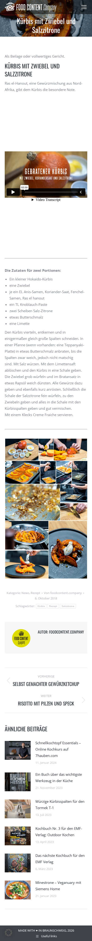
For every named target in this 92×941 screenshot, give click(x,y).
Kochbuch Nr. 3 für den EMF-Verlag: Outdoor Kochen (58, 831)
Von (63, 593)
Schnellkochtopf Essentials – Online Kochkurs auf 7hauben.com (58, 749)
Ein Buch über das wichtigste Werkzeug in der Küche (58, 777)
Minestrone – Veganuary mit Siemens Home (58, 885)
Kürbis (41, 606)
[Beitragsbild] (18, 750)
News (25, 593)
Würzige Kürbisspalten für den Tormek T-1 (59, 804)
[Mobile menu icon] (84, 7)
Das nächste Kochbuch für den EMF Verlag (60, 858)
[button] (21, 449)
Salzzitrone (68, 606)
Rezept (35, 593)
